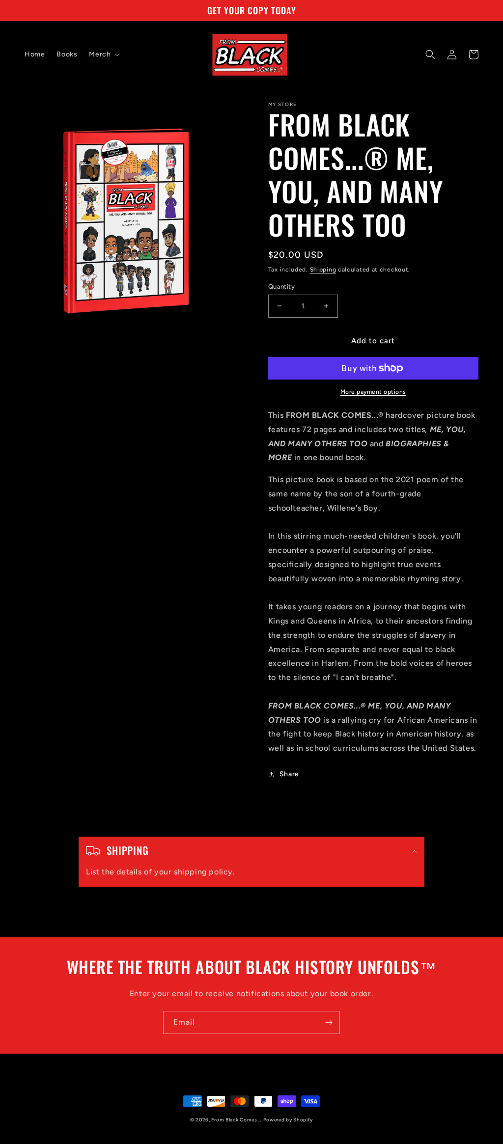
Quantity (281, 286)
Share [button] (289, 774)
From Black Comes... (236, 1120)
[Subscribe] (328, 1022)
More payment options (373, 391)
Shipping (323, 269)
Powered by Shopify (288, 1120)
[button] (103, 54)
